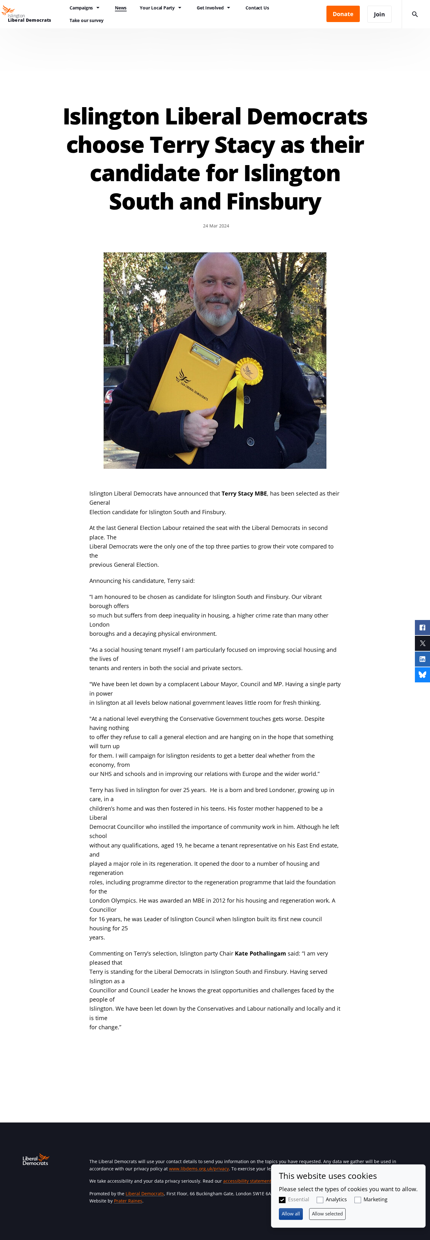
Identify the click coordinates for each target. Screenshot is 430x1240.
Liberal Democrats (145, 1194)
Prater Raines (128, 1201)
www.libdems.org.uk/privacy (199, 1169)
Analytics (336, 1199)
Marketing (376, 1199)
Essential (298, 1199)
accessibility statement (247, 1181)
